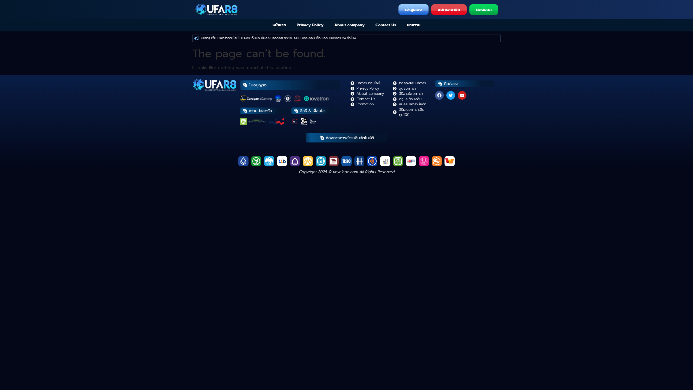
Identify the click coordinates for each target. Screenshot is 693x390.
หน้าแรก (279, 25)
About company (349, 25)
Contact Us (385, 25)
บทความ (413, 25)
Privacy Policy (310, 25)
